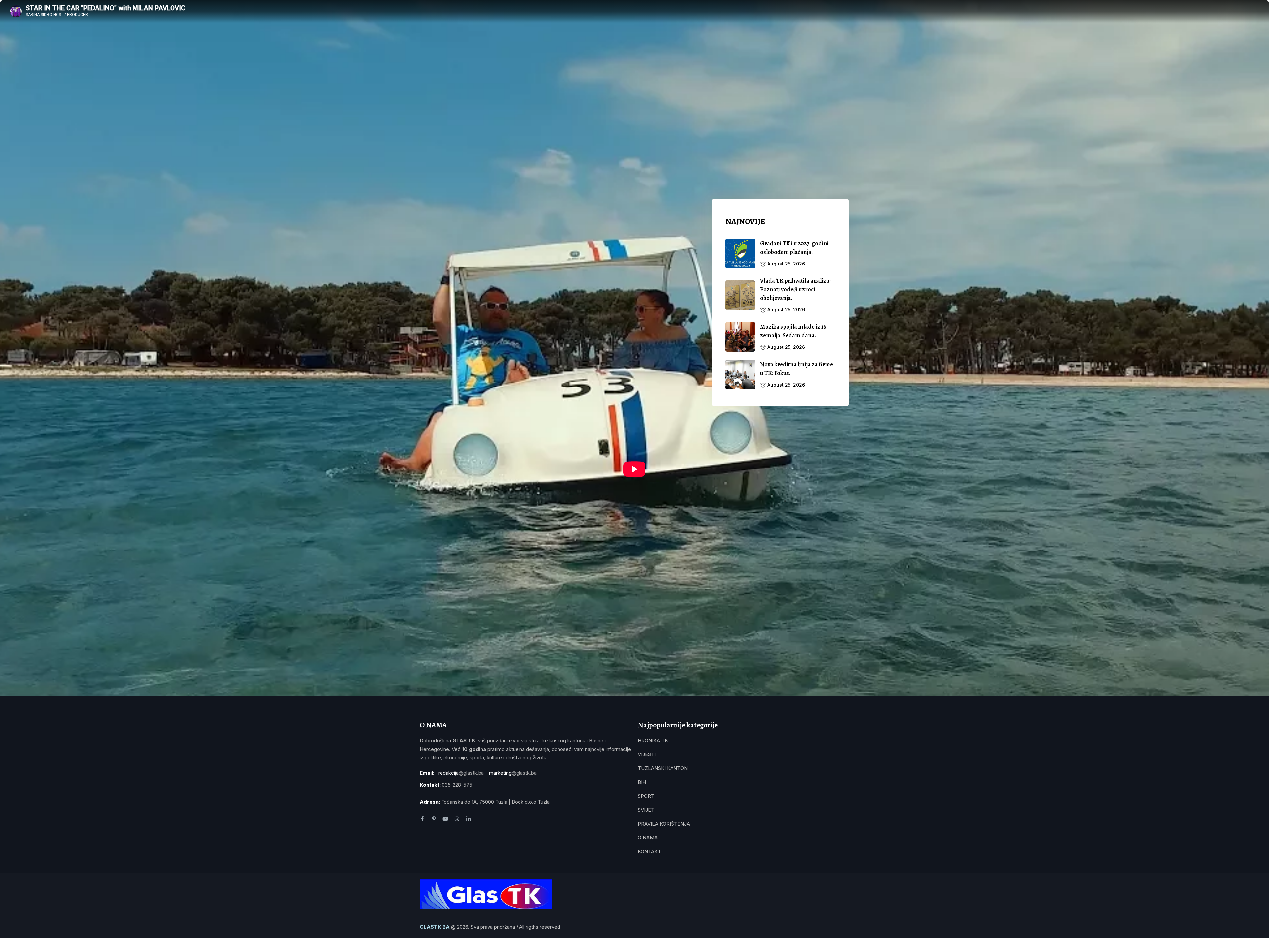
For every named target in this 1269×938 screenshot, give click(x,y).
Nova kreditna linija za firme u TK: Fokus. (796, 368)
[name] (740, 253)
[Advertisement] (780, 465)
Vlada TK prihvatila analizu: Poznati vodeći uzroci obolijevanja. (795, 289)
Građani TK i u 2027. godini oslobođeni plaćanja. (794, 247)
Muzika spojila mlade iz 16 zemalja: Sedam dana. (793, 331)
